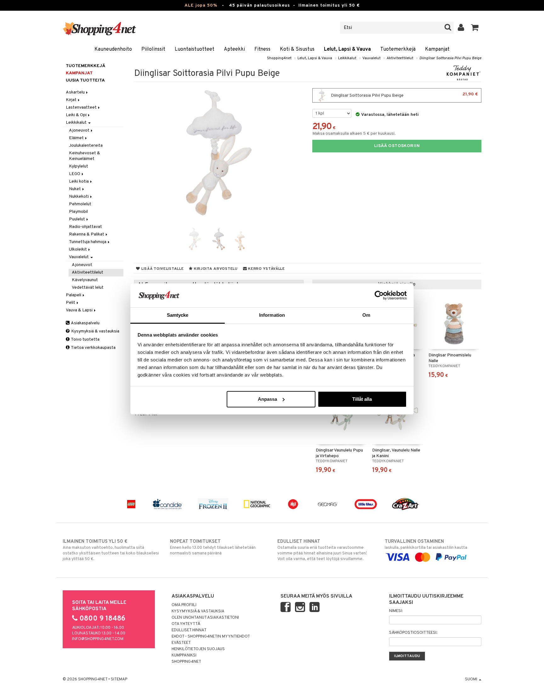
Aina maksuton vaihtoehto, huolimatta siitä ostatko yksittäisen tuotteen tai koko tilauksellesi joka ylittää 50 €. (111, 550)
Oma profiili (184, 605)
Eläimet (77, 138)
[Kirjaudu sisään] (461, 28)
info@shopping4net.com (97, 639)
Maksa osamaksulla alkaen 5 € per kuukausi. (354, 133)
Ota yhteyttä (186, 624)
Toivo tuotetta (84, 339)
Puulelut (77, 219)
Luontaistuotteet (194, 49)
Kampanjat (437, 49)
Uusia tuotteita (85, 80)
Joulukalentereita (86, 145)
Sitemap (119, 679)
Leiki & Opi (77, 115)
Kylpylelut (78, 166)
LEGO (75, 174)
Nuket (75, 189)
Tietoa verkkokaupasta (93, 347)
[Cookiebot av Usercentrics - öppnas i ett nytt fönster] (379, 295)
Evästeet (181, 642)
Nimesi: (396, 611)
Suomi (471, 679)
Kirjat (71, 100)
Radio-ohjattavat (85, 227)
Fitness (262, 49)
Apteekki (234, 49)
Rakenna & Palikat (87, 234)
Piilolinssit (153, 49)
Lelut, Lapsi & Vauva (347, 49)
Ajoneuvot (79, 130)
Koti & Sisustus (297, 49)
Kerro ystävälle (266, 268)
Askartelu (76, 92)
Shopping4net (279, 58)
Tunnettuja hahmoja (88, 242)
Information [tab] (272, 315)
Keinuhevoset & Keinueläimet (84, 156)
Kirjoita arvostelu (215, 268)
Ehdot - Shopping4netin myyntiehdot (211, 636)
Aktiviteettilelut (400, 58)
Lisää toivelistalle (162, 268)
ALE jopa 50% (200, 5)
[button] (474, 28)
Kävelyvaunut (85, 280)
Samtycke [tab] (178, 315)
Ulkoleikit (78, 249)
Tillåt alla (362, 399)
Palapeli (74, 295)
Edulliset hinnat (189, 630)
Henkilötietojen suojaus (198, 649)
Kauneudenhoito (113, 49)
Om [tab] (366, 315)
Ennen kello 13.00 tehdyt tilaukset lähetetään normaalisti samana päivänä (213, 547)
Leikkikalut (347, 58)
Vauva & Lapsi (80, 310)
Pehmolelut (80, 204)
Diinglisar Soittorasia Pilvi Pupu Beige (450, 58)
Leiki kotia (79, 181)
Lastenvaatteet (82, 107)
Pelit (71, 302)
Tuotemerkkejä (398, 49)
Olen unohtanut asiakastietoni (205, 617)
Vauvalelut (371, 58)
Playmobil (78, 211)
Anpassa (267, 399)
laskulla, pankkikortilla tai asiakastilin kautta (426, 544)
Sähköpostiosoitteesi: (413, 632)
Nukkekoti (79, 196)
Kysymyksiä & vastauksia (94, 331)
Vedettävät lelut (88, 287)
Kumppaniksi (184, 655)
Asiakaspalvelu (84, 323)
